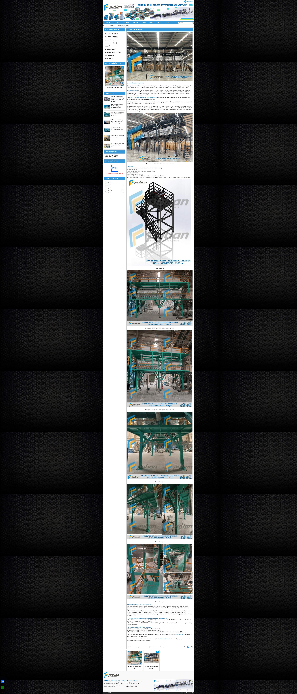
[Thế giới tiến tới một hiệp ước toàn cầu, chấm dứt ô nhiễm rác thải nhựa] (107, 125)
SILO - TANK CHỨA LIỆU (111, 43)
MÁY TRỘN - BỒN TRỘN (111, 36)
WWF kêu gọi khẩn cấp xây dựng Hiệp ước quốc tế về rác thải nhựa (117, 114)
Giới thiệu (117, 22)
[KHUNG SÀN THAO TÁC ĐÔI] (114, 76)
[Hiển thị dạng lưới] (188, 647)
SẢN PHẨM (126, 22)
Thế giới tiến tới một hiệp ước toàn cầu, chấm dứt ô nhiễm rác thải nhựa (117, 121)
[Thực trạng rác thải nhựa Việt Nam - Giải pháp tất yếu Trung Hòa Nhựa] (107, 109)
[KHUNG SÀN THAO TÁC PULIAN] (151, 658)
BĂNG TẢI (107, 46)
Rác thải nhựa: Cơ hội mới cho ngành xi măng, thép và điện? (117, 145)
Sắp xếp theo (130, 647)
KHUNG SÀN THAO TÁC (111, 40)
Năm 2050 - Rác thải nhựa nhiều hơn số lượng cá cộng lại (117, 129)
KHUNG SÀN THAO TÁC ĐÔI (114, 87)
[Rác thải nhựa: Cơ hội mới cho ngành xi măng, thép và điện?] (107, 148)
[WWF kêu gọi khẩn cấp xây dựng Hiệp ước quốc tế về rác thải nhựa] (107, 117)
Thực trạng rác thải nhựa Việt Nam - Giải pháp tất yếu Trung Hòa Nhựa (117, 106)
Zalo (2, 681)
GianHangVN (190, 692)
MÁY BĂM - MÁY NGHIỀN (111, 33)
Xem (185, 646)
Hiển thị (152, 647)
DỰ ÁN (144, 22)
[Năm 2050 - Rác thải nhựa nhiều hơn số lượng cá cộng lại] (107, 132)
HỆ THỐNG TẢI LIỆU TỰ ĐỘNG (113, 52)
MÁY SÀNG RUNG (109, 55)
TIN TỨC (159, 22)
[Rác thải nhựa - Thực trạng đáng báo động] (107, 140)
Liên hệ (167, 22)
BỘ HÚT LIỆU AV (109, 58)
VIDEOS (151, 22)
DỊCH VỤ (135, 22)
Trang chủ (107, 22)
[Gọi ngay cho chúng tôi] (2, 687)
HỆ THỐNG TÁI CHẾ (110, 49)
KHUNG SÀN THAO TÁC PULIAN (151, 667)
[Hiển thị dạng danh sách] (191, 647)
